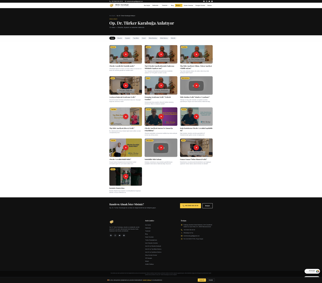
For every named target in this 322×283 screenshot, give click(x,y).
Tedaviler (164, 5)
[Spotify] (212, 1)
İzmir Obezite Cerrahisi (151, 243)
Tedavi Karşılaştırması (151, 240)
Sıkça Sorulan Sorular (151, 255)
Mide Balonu (164, 38)
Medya (178, 5)
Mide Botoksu (153, 38)
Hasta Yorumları (149, 237)
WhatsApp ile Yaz (188, 233)
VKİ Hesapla (148, 258)
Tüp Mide (136, 38)
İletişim (209, 5)
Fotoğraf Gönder (200, 5)
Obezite (119, 38)
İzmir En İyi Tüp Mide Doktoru (153, 249)
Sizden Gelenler (188, 5)
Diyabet (127, 38)
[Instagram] (206, 1)
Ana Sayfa (147, 5)
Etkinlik (173, 38)
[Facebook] (204, 1)
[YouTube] (209, 1)
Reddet (211, 280)
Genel (144, 38)
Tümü (112, 38)
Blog (172, 5)
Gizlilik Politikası (149, 264)
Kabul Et (201, 280)
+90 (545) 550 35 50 (117, 1)
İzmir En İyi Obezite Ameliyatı (153, 246)
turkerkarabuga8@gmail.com (135, 1)
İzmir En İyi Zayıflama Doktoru (153, 252)
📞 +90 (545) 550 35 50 (190, 205)
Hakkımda (155, 5)
